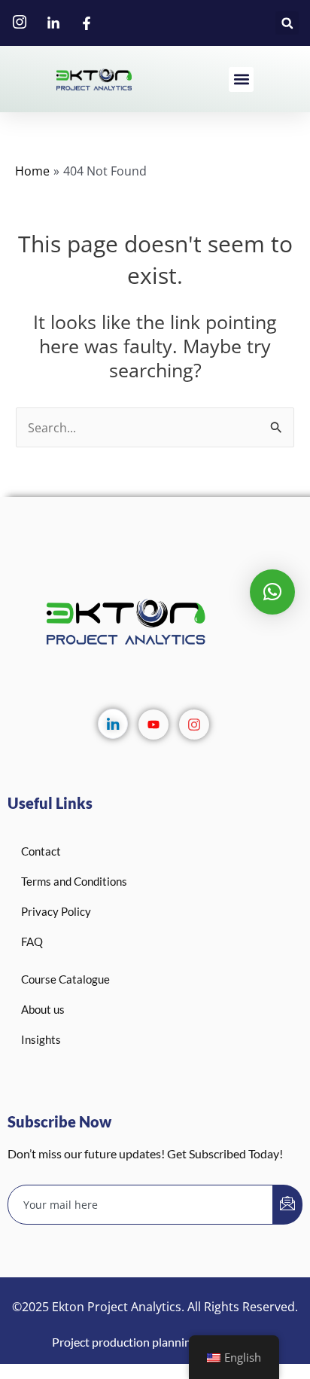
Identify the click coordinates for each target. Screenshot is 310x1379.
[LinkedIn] (113, 724)
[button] (287, 23)
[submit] (287, 1205)
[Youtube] (153, 724)
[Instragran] (194, 724)
